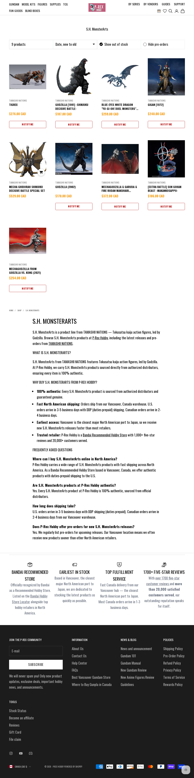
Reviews (14, 725)
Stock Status (17, 710)
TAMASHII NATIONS (60, 343)
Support (179, 4)
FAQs (75, 670)
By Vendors (151, 4)
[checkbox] (113, 44)
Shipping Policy (173, 648)
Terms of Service (174, 677)
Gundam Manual (131, 663)
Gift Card (15, 732)
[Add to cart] (41, 172)
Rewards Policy (172, 684)
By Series (134, 4)
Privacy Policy (172, 670)
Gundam (14, 4)
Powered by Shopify (73, 766)
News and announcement (136, 648)
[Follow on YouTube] (21, 753)
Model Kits (28, 4)
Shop (19, 310)
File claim (15, 739)
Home (11, 310)
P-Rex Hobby (100, 337)
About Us (77, 648)
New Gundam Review (134, 670)
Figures (42, 4)
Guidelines (127, 684)
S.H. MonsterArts (32, 310)
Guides (166, 4)
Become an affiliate (21, 717)
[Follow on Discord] (31, 753)
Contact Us (79, 655)
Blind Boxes (32, 10)
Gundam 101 (128, 655)
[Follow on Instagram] (11, 753)
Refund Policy (172, 663)
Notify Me (27, 124)
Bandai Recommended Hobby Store (105, 434)
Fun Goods (16, 10)
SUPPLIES (55, 4)
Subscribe (36, 664)
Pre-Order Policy (173, 655)
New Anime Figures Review (137, 677)
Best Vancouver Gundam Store (91, 677)
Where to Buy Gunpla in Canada (92, 684)
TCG (65, 4)
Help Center (79, 663)
